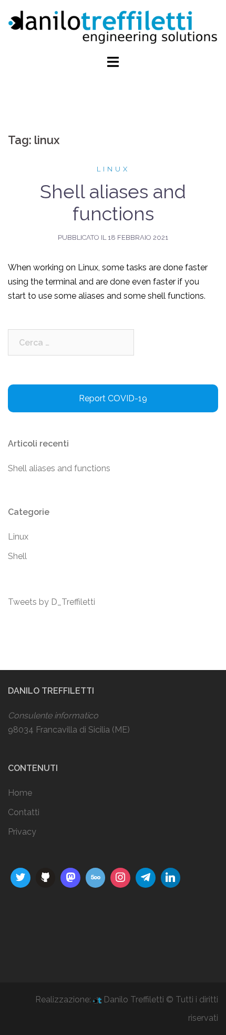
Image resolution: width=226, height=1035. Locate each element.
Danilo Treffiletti (133, 999)
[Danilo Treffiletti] (113, 27)
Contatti (23, 812)
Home (20, 793)
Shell (17, 556)
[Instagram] (20, 877)
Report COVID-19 (113, 398)
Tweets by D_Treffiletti (51, 602)
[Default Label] (45, 877)
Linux (113, 169)
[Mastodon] (70, 877)
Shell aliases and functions (113, 202)
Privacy (22, 832)
